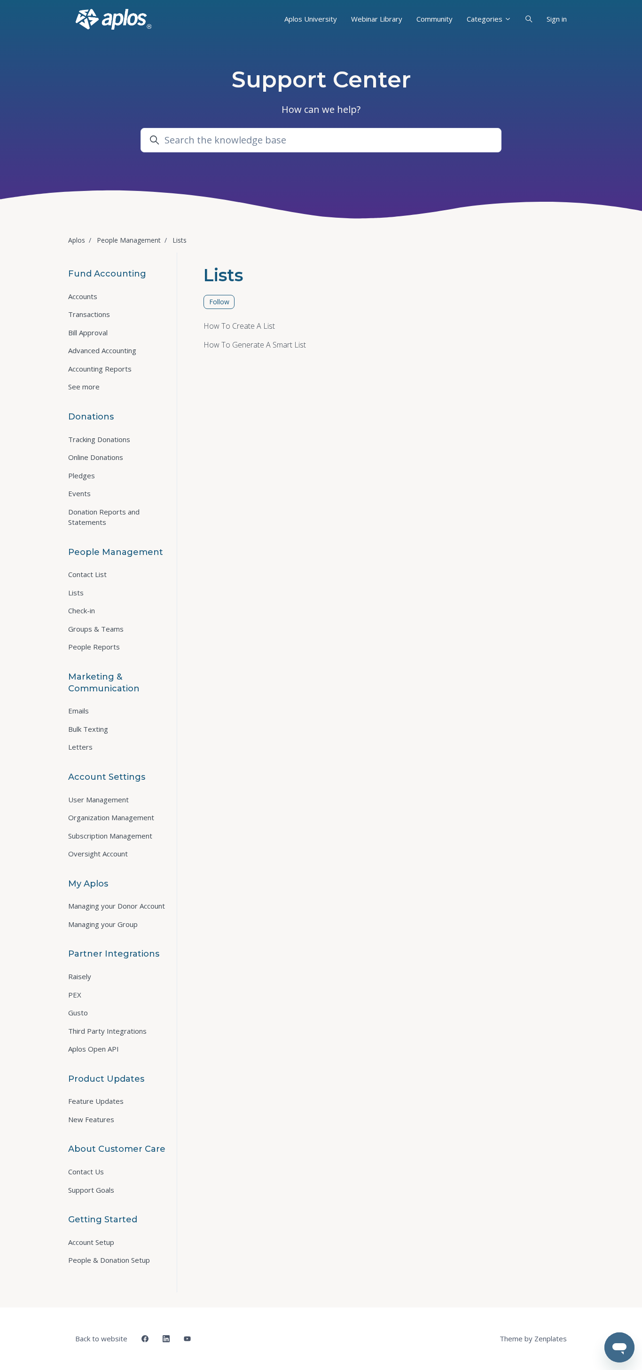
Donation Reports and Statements (104, 517)
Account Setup (91, 1242)
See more (84, 386)
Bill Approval (88, 332)
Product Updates (106, 1079)
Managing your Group (103, 924)
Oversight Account (98, 853)
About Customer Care (116, 1149)
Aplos (76, 240)
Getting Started (102, 1219)
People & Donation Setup (109, 1260)
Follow (219, 301)
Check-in (81, 610)
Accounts (82, 296)
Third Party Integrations (107, 1031)
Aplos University (310, 19)
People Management (129, 240)
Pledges (81, 475)
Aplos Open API (93, 1048)
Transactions (89, 314)
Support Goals (91, 1190)
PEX (74, 994)
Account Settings (106, 777)
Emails (78, 710)
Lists (179, 240)
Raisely (79, 976)
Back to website (101, 1338)
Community (434, 19)
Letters (80, 747)
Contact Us (86, 1171)
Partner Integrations (113, 954)
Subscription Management (110, 835)
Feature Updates (96, 1101)
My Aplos (88, 884)
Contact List (87, 574)
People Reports (94, 646)
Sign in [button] (557, 19)
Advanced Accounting (102, 350)
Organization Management (111, 817)
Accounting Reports (100, 368)
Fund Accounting (107, 274)
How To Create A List (239, 326)
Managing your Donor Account (116, 906)
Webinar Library (376, 19)
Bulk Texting (88, 729)
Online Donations (95, 457)
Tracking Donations (99, 439)
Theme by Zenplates (533, 1338)
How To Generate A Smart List (255, 345)
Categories (485, 19)
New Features (91, 1119)
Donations (91, 417)
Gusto (78, 1012)
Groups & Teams (96, 629)
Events (79, 493)
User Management (98, 799)
